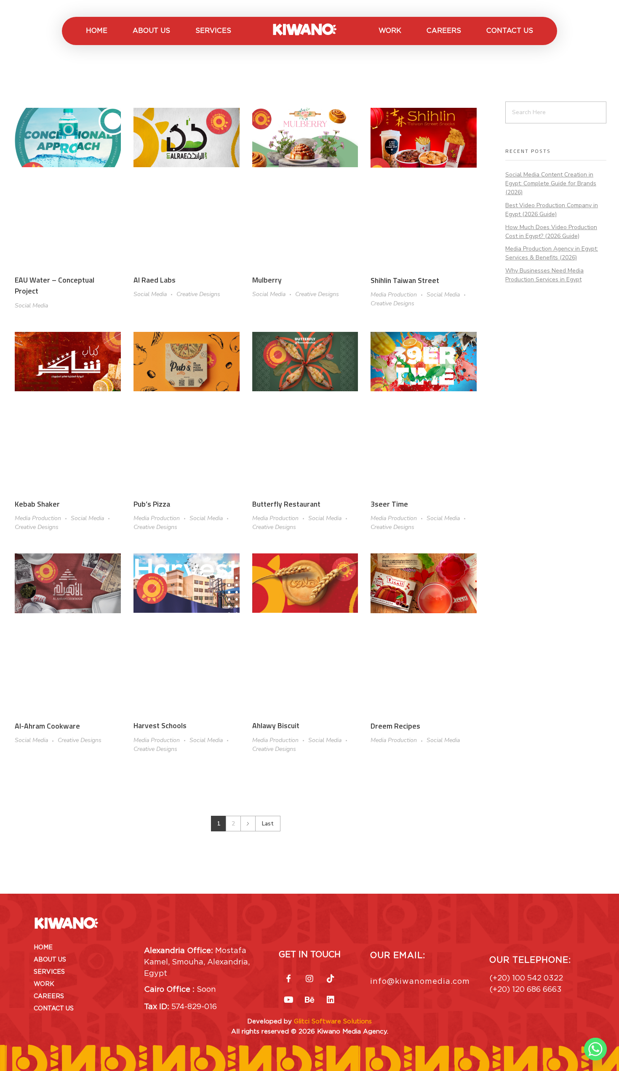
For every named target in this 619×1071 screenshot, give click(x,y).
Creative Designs (198, 294)
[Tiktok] (330, 978)
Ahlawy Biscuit (275, 725)
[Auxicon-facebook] (288, 978)
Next (247, 823)
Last (268, 824)
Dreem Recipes (395, 726)
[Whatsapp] (595, 1049)
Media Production (394, 295)
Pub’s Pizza (151, 504)
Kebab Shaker (37, 504)
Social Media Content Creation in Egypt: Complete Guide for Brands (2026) (550, 183)
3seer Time (389, 504)
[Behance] (309, 999)
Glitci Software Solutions (333, 1021)
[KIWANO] (305, 29)
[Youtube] (288, 999)
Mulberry (267, 280)
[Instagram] (309, 978)
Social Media (31, 306)
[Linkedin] (330, 999)
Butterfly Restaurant (286, 504)
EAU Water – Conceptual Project (54, 285)
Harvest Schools (160, 725)
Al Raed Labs (154, 280)
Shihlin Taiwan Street (405, 280)
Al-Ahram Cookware (47, 726)
